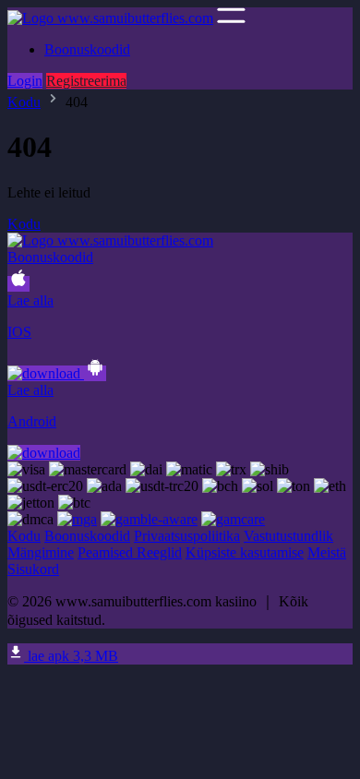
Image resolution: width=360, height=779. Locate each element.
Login (24, 81)
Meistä (326, 552)
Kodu (24, 102)
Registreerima (86, 81)
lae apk (71, 656)
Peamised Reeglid (130, 552)
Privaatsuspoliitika (187, 536)
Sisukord (33, 569)
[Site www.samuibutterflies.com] (110, 18)
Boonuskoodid (87, 49)
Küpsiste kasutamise (245, 552)
